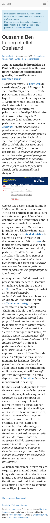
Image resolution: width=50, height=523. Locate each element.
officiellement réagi (16, 303)
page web (35, 83)
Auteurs (24, 505)
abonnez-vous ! (11, 79)
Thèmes (15, 505)
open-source (14, 509)
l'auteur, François (23, 27)
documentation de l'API (19, 517)
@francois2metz (40, 514)
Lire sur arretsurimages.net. (14, 498)
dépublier (29, 378)
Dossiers (6, 505)
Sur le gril (19, 58)
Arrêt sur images (16, 514)
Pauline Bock (7, 56)
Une (8, 289)
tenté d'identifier (32, 234)
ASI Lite (6, 3)
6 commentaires (32, 58)
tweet (38, 241)
